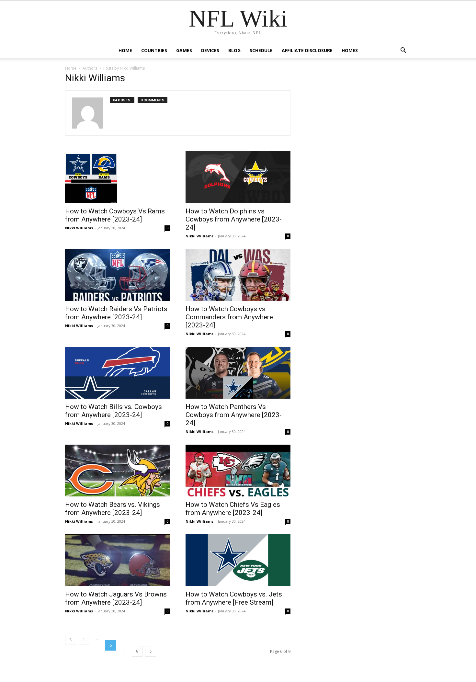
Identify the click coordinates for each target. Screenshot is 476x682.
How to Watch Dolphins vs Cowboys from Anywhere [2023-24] (234, 219)
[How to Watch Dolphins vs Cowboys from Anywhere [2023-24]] (238, 177)
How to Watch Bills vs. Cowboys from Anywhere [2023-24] (113, 411)
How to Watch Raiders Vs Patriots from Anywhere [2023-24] (116, 313)
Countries (154, 50)
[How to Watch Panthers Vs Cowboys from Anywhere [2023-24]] (238, 373)
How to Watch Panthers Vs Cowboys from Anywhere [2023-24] (234, 415)
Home (125, 50)
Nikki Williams (79, 227)
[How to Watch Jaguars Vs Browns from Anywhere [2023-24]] (117, 560)
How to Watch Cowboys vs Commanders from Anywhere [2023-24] (229, 317)
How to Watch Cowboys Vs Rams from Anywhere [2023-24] (115, 215)
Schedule (261, 50)
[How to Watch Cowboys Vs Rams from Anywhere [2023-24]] (117, 177)
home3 (350, 50)
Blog (234, 50)
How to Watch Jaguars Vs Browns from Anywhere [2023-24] (116, 598)
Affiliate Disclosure (307, 50)
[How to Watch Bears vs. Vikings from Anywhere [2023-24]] (117, 470)
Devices (210, 50)
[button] (403, 51)
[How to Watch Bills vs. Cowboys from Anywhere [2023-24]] (117, 373)
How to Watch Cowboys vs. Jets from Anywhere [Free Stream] (234, 598)
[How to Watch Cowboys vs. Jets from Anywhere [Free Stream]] (238, 560)
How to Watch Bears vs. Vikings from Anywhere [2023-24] (112, 509)
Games (184, 50)
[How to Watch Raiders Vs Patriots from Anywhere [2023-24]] (117, 275)
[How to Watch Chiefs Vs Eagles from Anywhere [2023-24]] (238, 470)
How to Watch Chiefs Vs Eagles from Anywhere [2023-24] (233, 509)
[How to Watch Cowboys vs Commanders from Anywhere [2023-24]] (238, 275)
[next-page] (150, 651)
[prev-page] (70, 639)
